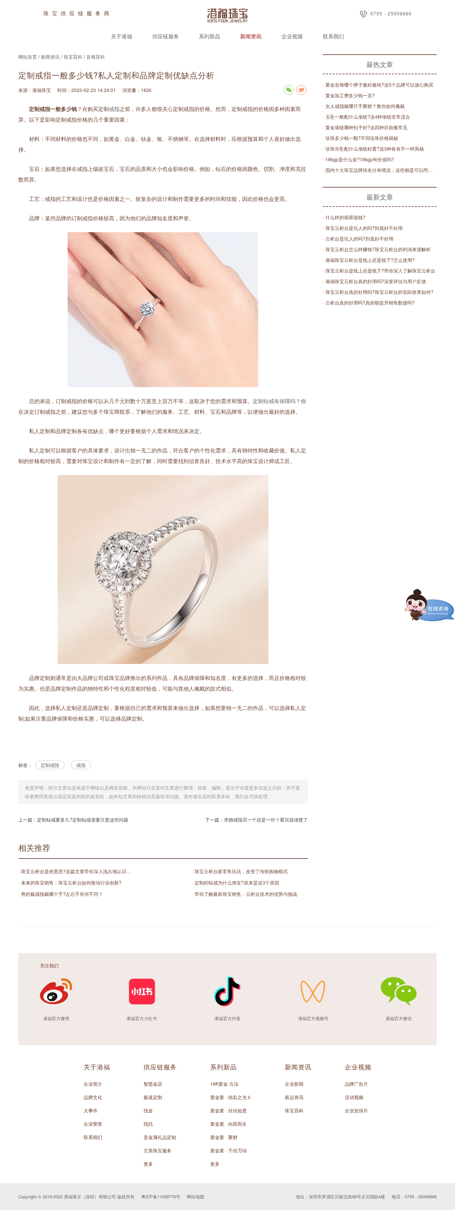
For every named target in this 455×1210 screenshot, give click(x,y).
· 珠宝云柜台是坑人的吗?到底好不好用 (363, 228)
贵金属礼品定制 (160, 1137)
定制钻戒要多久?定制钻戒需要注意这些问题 (82, 819)
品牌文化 (93, 1097)
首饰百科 (95, 56)
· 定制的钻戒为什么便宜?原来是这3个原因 (235, 882)
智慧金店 (153, 1083)
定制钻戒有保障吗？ (277, 401)
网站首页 (27, 56)
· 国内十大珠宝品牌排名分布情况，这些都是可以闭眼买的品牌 (380, 170)
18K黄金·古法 (224, 1083)
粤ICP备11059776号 (160, 1196)
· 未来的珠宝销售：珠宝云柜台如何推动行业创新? (70, 882)
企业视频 (292, 36)
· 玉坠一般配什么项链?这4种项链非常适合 (366, 116)
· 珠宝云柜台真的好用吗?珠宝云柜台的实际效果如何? (378, 292)
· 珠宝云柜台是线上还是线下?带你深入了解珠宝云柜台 (379, 270)
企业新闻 (294, 1083)
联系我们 (333, 36)
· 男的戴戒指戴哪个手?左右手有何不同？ (60, 894)
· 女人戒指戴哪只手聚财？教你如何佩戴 (364, 106)
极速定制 (153, 1097)
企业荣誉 (93, 1123)
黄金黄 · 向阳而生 (228, 1123)
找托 (148, 1123)
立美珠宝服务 (158, 1150)
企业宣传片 (356, 1110)
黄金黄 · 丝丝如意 (228, 1110)
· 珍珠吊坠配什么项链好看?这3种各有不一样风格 (373, 148)
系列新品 (209, 36)
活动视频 (354, 1097)
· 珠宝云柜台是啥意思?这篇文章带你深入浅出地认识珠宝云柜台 (76, 871)
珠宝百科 (73, 56)
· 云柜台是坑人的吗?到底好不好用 (358, 238)
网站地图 (195, 1196)
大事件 (91, 1110)
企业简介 (93, 1083)
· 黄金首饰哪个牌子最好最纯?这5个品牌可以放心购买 (378, 84)
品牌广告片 (356, 1083)
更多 (148, 1163)
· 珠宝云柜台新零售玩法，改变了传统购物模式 (240, 871)
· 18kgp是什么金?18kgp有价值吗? (358, 159)
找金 (148, 1110)
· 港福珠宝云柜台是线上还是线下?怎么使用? (369, 260)
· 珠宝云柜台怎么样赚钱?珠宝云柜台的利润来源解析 (377, 249)
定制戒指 (50, 765)
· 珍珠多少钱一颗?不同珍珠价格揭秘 (360, 138)
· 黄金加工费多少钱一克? (349, 95)
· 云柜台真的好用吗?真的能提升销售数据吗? (369, 302)
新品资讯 (294, 1097)
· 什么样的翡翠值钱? (344, 217)
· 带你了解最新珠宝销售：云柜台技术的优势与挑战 (244, 894)
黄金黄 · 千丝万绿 (228, 1150)
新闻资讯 (250, 36)
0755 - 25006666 (391, 13)
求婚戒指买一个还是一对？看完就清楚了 (266, 819)
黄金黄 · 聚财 (223, 1137)
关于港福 (121, 36)
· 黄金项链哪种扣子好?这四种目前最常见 (365, 127)
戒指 (114, 109)
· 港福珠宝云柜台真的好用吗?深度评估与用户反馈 (374, 281)
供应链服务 (165, 36)
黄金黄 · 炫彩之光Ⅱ (230, 1097)
